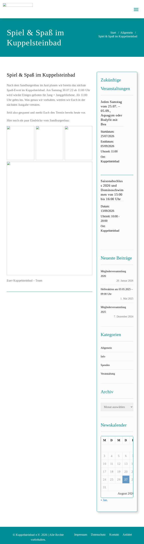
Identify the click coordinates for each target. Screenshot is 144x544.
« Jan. (104, 500)
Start (113, 32)
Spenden (105, 365)
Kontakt (114, 534)
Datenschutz (98, 534)
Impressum (80, 534)
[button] (136, 9)
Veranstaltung (108, 373)
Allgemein (126, 32)
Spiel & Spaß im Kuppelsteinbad (41, 75)
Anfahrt (127, 534)
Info (103, 356)
